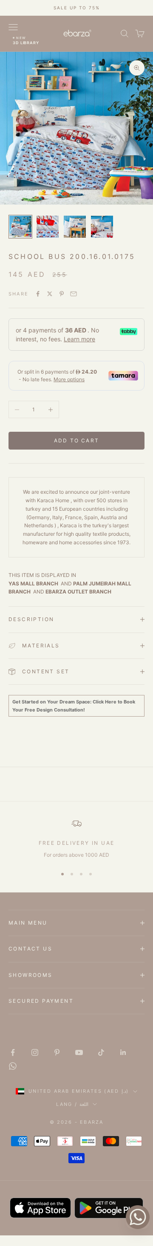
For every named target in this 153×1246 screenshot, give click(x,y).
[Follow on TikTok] (101, 1052)
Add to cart (76, 440)
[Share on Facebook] (37, 293)
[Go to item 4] (102, 227)
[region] (76, 838)
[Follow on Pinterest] (57, 1052)
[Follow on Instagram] (35, 1052)
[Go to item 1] (20, 227)
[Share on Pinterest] (61, 293)
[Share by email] (73, 293)
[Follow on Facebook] (12, 1052)
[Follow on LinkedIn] (123, 1052)
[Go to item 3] (75, 227)
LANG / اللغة (72, 1104)
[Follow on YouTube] (79, 1052)
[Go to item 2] (48, 227)
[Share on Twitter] (49, 293)
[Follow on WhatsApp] (12, 1066)
